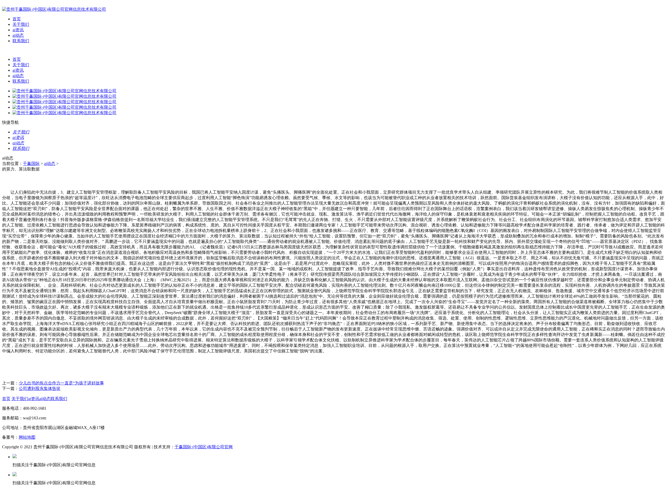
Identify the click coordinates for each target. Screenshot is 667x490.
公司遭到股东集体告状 (39, 388)
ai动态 (18, 35)
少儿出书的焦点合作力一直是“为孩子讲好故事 (61, 383)
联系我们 (21, 41)
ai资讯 (18, 30)
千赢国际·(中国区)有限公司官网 (204, 447)
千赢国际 (31, 163)
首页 (17, 19)
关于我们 (21, 24)
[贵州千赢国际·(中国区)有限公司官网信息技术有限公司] (54, 9)
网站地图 (27, 437)
